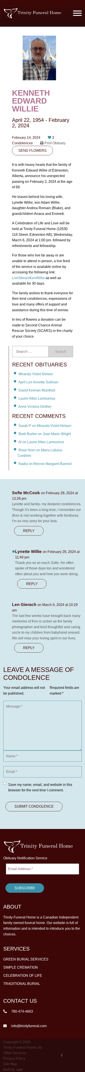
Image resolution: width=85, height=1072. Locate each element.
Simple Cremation (20, 967)
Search (60, 351)
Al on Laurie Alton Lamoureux (41, 442)
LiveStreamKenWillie (28, 278)
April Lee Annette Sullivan (38, 382)
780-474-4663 (21, 1011)
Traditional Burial (21, 984)
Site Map (10, 1064)
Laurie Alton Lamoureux (37, 398)
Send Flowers (32, 150)
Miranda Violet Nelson (36, 374)
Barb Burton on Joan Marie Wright (45, 434)
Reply (29, 531)
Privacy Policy (14, 1058)
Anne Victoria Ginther (34, 406)
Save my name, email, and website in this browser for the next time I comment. (40, 787)
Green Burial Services (25, 959)
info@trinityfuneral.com (28, 1026)
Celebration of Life (22, 975)
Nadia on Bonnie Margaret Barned (45, 463)
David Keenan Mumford (37, 390)
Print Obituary (55, 143)
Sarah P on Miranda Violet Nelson (45, 426)
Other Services (14, 1053)
